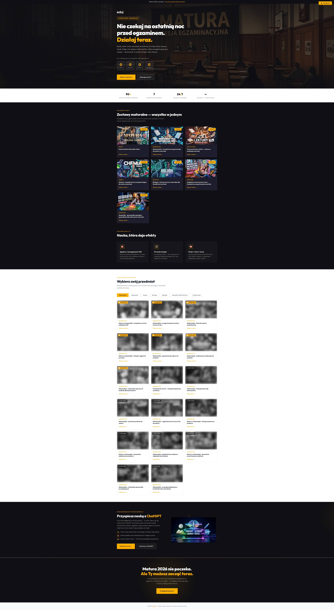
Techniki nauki (196, 295)
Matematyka (122, 295)
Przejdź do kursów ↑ (167, 591)
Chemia (145, 295)
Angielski (164, 295)
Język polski (134, 295)
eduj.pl (154, 606)
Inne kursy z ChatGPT (146, 546)
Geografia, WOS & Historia (180, 295)
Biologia (154, 295)
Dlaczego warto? (145, 77)
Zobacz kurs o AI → (126, 546)
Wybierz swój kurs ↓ (126, 77)
